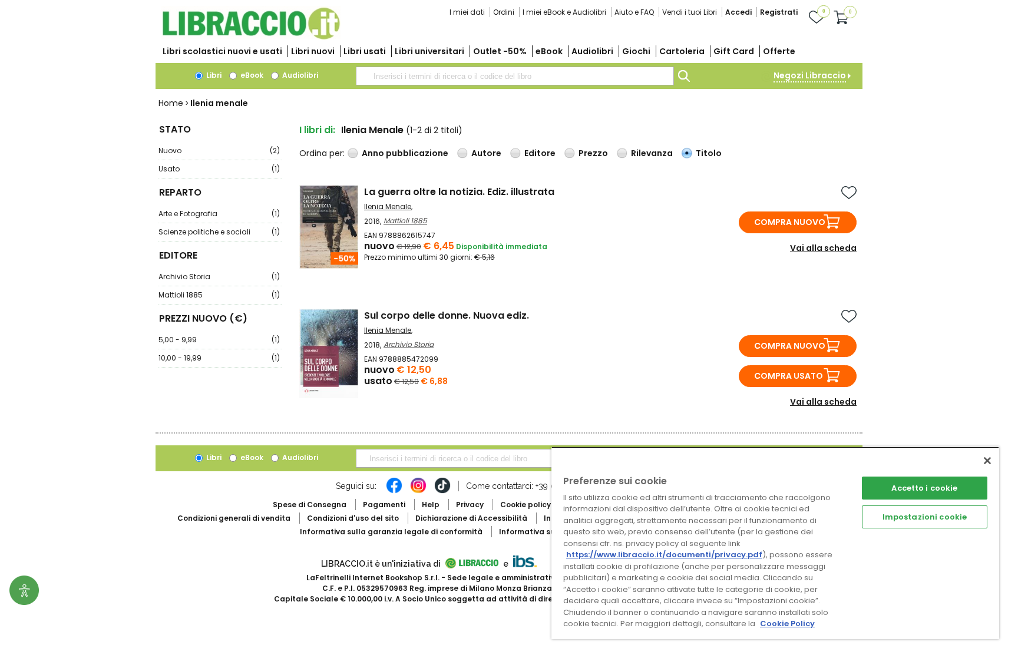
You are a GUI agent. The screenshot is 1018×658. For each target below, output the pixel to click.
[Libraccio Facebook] (394, 491)
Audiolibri (592, 51)
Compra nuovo (789, 222)
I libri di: (317, 130)
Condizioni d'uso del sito (353, 518)
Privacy (470, 505)
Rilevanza (652, 153)
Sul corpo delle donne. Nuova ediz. (446, 315)
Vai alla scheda (823, 248)
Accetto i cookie (924, 488)
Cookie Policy (787, 623)
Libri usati (364, 51)
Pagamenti (384, 505)
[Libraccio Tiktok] (442, 491)
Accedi (738, 12)
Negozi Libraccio (810, 75)
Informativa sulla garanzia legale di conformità (391, 532)
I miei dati (467, 12)
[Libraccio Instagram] (418, 491)
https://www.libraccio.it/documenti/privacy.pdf (664, 554)
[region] (775, 543)
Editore (540, 153)
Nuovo (219, 151)
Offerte (779, 51)
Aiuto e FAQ (634, 12)
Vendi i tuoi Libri (689, 12)
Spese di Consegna (309, 505)
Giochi (636, 51)
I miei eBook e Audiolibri (564, 12)
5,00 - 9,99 (219, 340)
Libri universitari (429, 51)
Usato (219, 169)
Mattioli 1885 (219, 295)
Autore (486, 153)
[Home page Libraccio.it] (251, 37)
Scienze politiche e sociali (219, 232)
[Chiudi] (987, 460)
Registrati (779, 12)
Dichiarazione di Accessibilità (471, 518)
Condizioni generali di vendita (233, 518)
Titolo (709, 153)
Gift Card (733, 51)
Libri (213, 75)
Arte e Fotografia (219, 214)
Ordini (503, 12)
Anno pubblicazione (405, 153)
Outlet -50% (500, 51)
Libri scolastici (222, 51)
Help (430, 505)
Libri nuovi (313, 51)
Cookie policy (525, 505)
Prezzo (593, 153)
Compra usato (788, 376)
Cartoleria (682, 51)
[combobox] (515, 76)
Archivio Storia (219, 277)
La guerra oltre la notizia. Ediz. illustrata (459, 192)
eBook (549, 51)
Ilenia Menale (387, 206)
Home (170, 103)
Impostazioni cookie (925, 517)
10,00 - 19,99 (219, 358)
